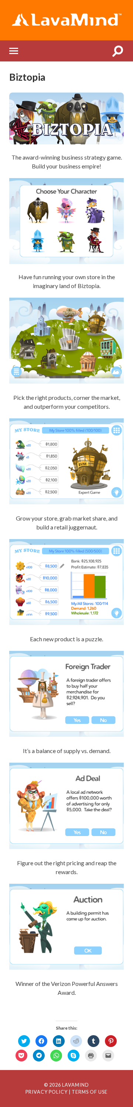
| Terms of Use (88, 1092)
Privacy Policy (46, 1092)
